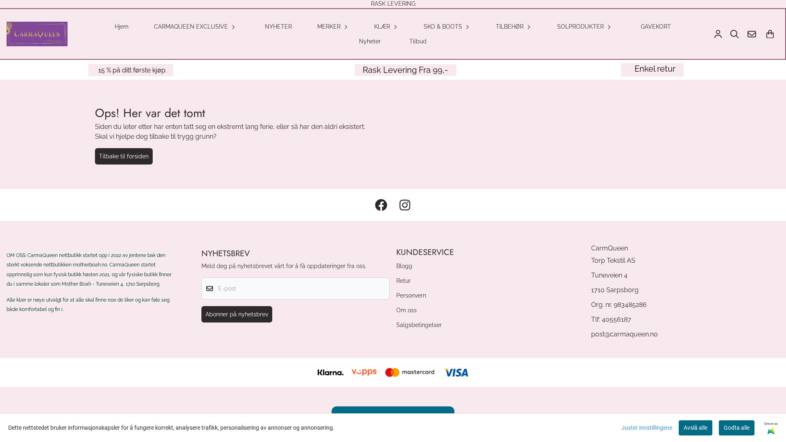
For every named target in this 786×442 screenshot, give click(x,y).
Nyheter (370, 41)
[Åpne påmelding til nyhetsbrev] (752, 34)
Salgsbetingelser (419, 324)
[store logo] (37, 34)
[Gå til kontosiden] (718, 34)
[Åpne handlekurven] (770, 34)
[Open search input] (734, 34)
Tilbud (418, 41)
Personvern (411, 295)
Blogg (404, 265)
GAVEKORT (656, 26)
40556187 (616, 319)
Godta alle (737, 427)
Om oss (406, 310)
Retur (403, 280)
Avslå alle (695, 427)
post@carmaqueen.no (624, 334)
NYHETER (278, 26)
